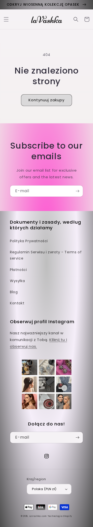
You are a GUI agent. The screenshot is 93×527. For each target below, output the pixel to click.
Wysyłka (17, 280)
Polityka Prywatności (29, 240)
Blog (14, 292)
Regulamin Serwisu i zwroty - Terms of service (46, 255)
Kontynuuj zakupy (46, 100)
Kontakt (17, 303)
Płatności (18, 269)
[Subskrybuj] (77, 191)
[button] (6, 19)
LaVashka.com (38, 516)
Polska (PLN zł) (44, 489)
